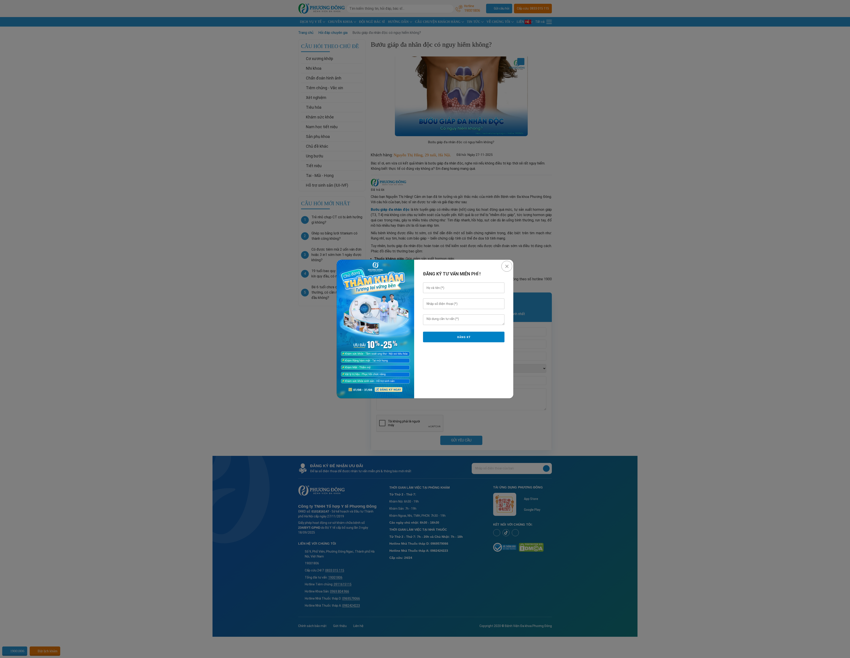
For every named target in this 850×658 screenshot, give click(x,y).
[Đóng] (506, 266)
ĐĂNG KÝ (463, 337)
